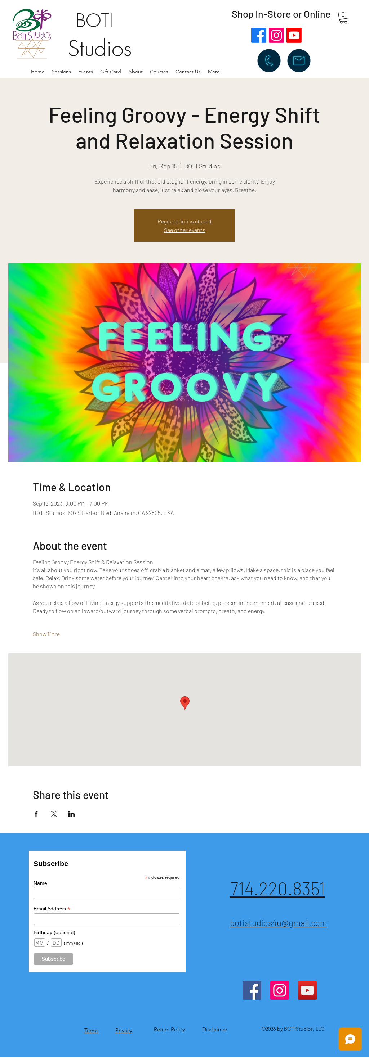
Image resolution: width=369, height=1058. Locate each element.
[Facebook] (258, 35)
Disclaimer (214, 1029)
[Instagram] (276, 35)
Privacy (123, 1030)
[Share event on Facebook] (36, 814)
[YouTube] (307, 990)
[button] (135, 71)
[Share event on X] (53, 814)
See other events (184, 229)
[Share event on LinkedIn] (71, 814)
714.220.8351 (277, 888)
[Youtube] (294, 35)
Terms (91, 1030)
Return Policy (169, 1029)
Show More (46, 633)
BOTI (94, 20)
